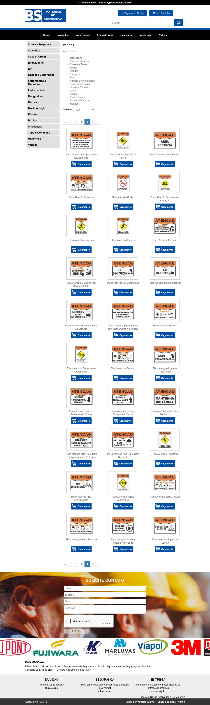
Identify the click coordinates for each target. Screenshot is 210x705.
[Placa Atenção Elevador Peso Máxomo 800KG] (81, 268)
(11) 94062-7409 (87, 2)
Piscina (32, 114)
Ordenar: (68, 109)
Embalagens (36, 62)
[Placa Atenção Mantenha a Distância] (165, 397)
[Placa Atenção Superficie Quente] (165, 525)
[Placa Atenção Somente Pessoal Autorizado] (123, 525)
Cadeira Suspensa (39, 44)
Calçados (34, 50)
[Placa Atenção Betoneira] (81, 183)
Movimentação (37, 108)
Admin (181, 701)
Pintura (73, 93)
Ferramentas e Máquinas (37, 82)
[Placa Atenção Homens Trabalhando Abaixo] (81, 397)
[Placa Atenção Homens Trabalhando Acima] (123, 397)
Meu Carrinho (162, 13)
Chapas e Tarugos (79, 61)
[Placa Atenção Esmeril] (165, 311)
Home (46, 35)
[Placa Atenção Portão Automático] (123, 482)
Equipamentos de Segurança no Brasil (84, 666)
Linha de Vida (105, 35)
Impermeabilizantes (79, 84)
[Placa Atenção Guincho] (123, 354)
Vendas (32, 145)
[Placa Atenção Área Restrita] (165, 140)
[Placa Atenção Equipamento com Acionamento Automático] (123, 311)
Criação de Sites (167, 701)
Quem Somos (82, 35)
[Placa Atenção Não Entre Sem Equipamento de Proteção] (81, 440)
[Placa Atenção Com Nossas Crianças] (165, 183)
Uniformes (34, 138)
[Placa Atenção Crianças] (81, 226)
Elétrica (73, 67)
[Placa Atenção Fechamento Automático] (81, 354)
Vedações (74, 103)
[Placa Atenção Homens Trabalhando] (165, 354)
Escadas (73, 70)
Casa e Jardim (37, 56)
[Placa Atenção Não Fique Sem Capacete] (123, 440)
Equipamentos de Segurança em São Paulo (129, 666)
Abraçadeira (75, 57)
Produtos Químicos (79, 100)
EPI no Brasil (31, 666)
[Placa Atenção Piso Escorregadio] (81, 482)
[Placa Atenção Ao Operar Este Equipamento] (81, 140)
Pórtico (32, 120)
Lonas (72, 90)
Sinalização (35, 126)
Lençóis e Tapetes (78, 87)
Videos (163, 35)
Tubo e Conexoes (39, 132)
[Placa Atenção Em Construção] (123, 268)
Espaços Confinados (41, 75)
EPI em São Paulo (51, 666)
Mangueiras (35, 96)
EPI (30, 68)
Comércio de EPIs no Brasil (39, 669)
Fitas (71, 77)
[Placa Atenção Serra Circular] (165, 482)
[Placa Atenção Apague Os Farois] (123, 140)
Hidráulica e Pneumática (82, 80)
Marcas (32, 102)
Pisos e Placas (76, 97)
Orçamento (126, 35)
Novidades (63, 35)
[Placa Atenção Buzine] (123, 183)
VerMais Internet (146, 701)
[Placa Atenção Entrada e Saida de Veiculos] (81, 311)
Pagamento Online (134, 13)
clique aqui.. (52, 687)
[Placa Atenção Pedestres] (165, 440)
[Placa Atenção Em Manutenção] (165, 268)
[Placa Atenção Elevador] (165, 226)
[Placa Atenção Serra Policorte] (81, 525)
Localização (145, 35)
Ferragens (74, 74)
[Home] (45, 15)
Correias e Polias (78, 64)
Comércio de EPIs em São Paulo (74, 669)
